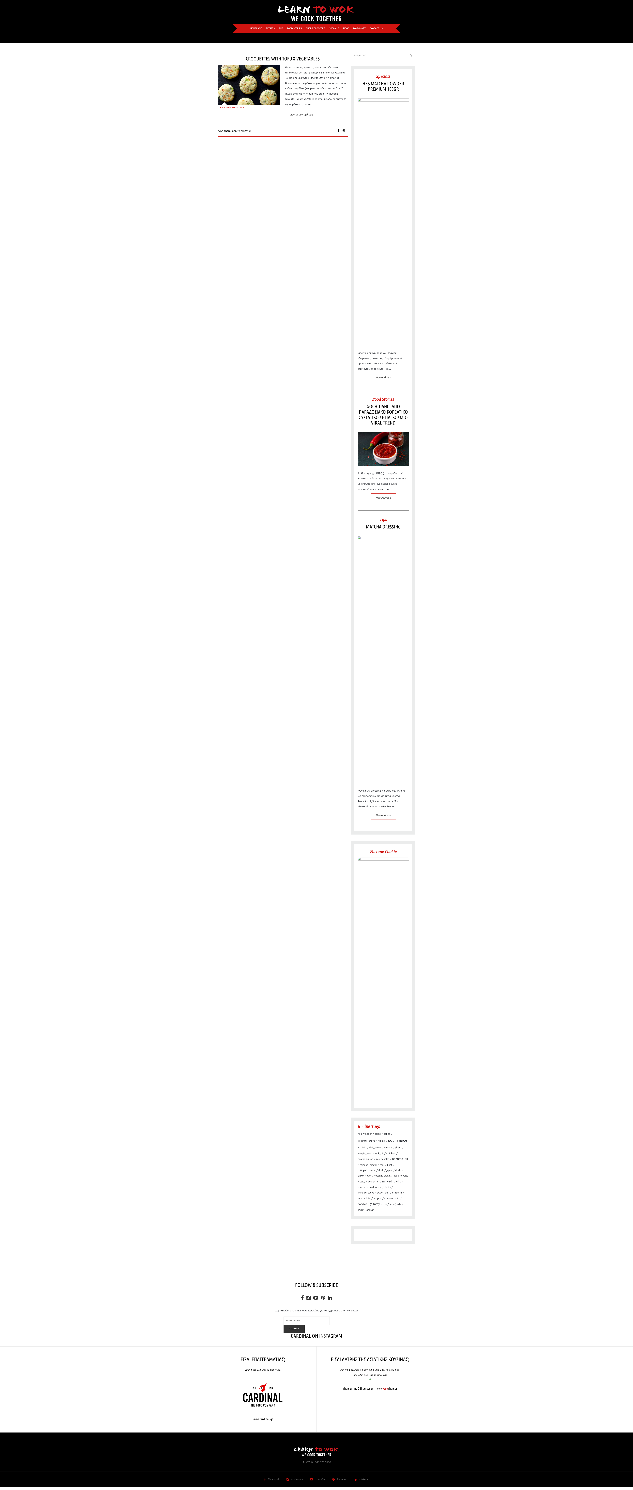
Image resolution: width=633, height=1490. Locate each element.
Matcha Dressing (383, 526)
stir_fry (387, 1187)
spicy (362, 1182)
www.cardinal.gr (263, 1419)
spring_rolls (395, 1204)
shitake (388, 1147)
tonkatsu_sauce (366, 1193)
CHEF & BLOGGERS (315, 28)
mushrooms (375, 1187)
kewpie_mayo (365, 1153)
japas (389, 1170)
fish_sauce (375, 1147)
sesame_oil (400, 1159)
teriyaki (377, 1198)
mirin (363, 1147)
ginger (398, 1148)
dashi (398, 1170)
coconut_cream (382, 1176)
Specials (383, 76)
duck (381, 1170)
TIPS (281, 28)
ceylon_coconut (366, 1210)
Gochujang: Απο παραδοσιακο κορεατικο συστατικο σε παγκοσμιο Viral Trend (383, 415)
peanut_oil (373, 1181)
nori (385, 1204)
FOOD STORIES (294, 28)
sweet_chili (383, 1193)
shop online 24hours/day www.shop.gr (370, 1388)
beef (389, 1165)
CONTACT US (376, 28)
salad (378, 1134)
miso (360, 1198)
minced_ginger (368, 1165)
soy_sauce (397, 1140)
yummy (375, 1204)
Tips (383, 519)
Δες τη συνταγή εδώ (301, 114)
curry (369, 1176)
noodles (362, 1204)
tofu (368, 1198)
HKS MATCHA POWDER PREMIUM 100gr (383, 86)
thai (382, 1165)
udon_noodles (400, 1176)
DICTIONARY (359, 28)
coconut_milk (392, 1198)
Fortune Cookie (383, 851)
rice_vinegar (365, 1134)
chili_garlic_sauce (367, 1170)
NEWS (346, 28)
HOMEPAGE (256, 28)
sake (361, 1175)
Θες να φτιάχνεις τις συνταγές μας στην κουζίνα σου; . (370, 1372)
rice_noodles (382, 1159)
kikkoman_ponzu (366, 1141)
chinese (362, 1187)
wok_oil (379, 1153)
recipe (381, 1141)
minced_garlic (391, 1181)
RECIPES (270, 28)
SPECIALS (334, 28)
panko (387, 1134)
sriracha (397, 1192)
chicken (390, 1153)
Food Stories (383, 399)
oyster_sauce (365, 1159)
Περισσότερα (383, 377)
